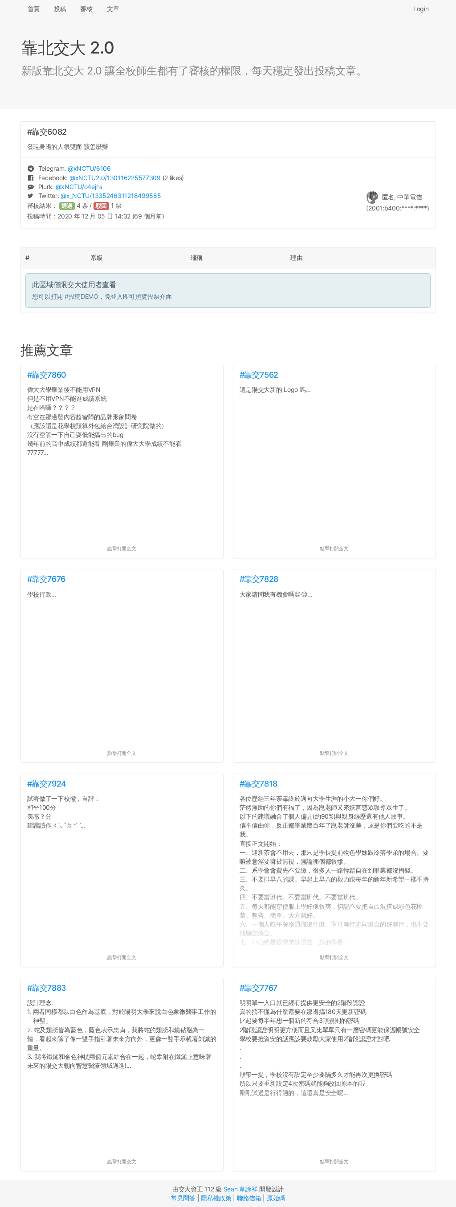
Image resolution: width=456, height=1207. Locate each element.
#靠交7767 (258, 988)
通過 (67, 205)
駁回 (101, 205)
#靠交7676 (46, 579)
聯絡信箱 (249, 1198)
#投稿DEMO (81, 296)
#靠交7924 (46, 783)
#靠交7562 (259, 374)
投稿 (60, 8)
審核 (86, 8)
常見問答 (183, 1198)
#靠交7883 (46, 988)
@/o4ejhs (79, 186)
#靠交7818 (258, 783)
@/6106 (89, 168)
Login (421, 8)
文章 (113, 8)
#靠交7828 (259, 579)
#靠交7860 (46, 374)
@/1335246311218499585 (111, 195)
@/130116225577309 (115, 177)
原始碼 (276, 1198)
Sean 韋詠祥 (241, 1189)
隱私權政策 (216, 1198)
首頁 (34, 8)
